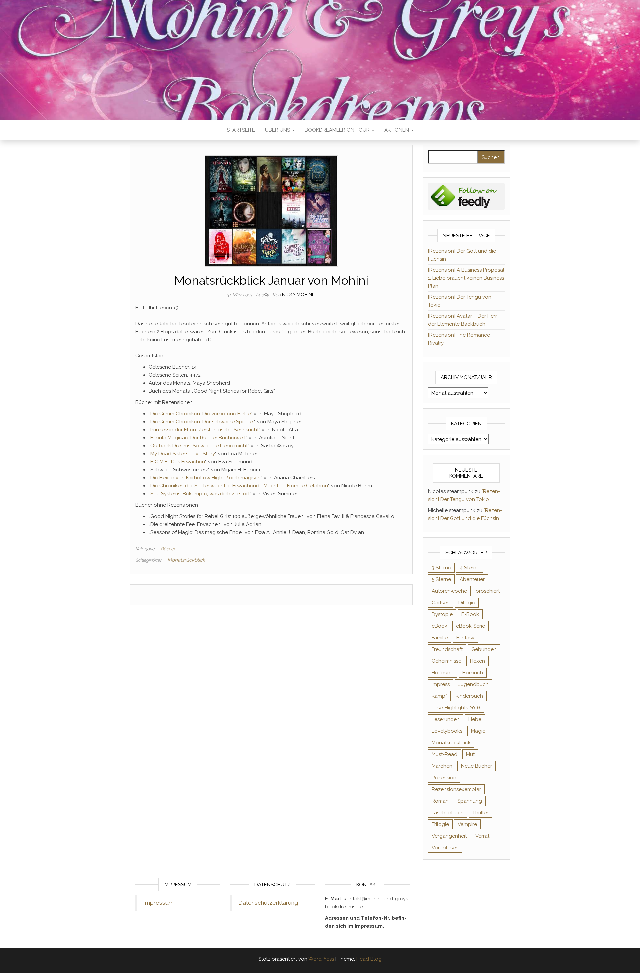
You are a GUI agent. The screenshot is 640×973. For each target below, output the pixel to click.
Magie (478, 731)
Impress (441, 684)
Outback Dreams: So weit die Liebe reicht (199, 446)
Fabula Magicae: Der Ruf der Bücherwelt (198, 438)
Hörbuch (472, 673)
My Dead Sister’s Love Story (182, 454)
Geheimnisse (446, 661)
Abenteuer (472, 579)
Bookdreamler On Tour (338, 130)
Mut (470, 754)
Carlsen (441, 603)
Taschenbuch (448, 813)
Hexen (477, 661)
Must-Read (444, 754)
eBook (439, 626)
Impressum (158, 902)
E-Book (470, 614)
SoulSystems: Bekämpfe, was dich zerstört (200, 494)
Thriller (480, 813)
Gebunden (484, 649)
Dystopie (442, 614)
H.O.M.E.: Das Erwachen (177, 462)
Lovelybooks (447, 731)
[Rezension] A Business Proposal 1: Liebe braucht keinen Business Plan (466, 278)
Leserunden (446, 719)
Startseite (241, 130)
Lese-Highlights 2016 (456, 708)
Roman (440, 801)
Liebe (474, 719)
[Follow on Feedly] (466, 196)
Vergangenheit (449, 836)
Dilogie (466, 603)
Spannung (469, 801)
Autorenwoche (449, 591)
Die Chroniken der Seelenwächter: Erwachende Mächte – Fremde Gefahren (239, 486)
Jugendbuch (473, 684)
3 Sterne (441, 568)
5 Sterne (441, 579)
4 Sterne (469, 568)
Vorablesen (445, 848)
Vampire (467, 824)
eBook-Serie (470, 626)
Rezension (444, 778)
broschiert (488, 591)
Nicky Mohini (297, 294)
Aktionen (397, 130)
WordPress (321, 959)
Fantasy (465, 638)
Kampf (439, 696)
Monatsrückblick (186, 560)
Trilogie (440, 824)
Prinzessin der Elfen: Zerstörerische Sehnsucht (204, 430)
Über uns (278, 130)
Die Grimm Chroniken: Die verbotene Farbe (200, 414)
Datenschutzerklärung (268, 902)
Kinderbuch (469, 696)
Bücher (168, 548)
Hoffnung (443, 673)
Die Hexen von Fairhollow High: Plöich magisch (205, 478)
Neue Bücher (476, 766)
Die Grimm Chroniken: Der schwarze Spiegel (202, 422)
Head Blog (369, 959)
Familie (440, 638)
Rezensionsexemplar (456, 789)
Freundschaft (447, 649)
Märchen (442, 766)
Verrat (482, 836)
